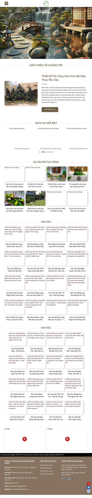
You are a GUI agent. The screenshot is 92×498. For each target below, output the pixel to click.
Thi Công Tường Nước (17, 148)
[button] (44, 57)
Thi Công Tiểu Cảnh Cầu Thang (46, 148)
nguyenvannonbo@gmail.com (17, 486)
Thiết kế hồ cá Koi (45, 468)
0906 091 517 (14, 483)
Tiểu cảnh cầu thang (46, 474)
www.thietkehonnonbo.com (19, 489)
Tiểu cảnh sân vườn (46, 471)
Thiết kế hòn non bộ (46, 465)
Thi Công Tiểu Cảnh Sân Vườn (74, 148)
